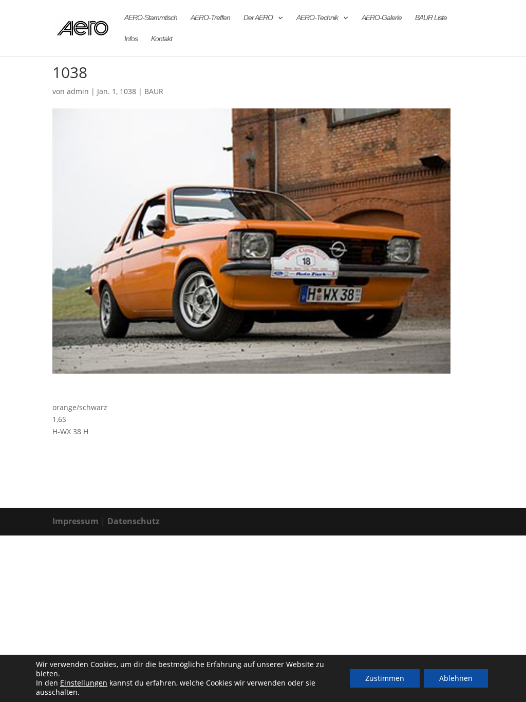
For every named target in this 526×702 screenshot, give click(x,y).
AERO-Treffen (210, 18)
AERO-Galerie (382, 18)
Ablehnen (456, 678)
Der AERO (258, 18)
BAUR (153, 91)
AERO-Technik (317, 18)
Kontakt (161, 39)
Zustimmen (384, 678)
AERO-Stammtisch (150, 18)
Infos (131, 39)
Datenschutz (133, 521)
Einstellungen (83, 683)
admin (78, 91)
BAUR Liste (431, 18)
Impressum (75, 521)
